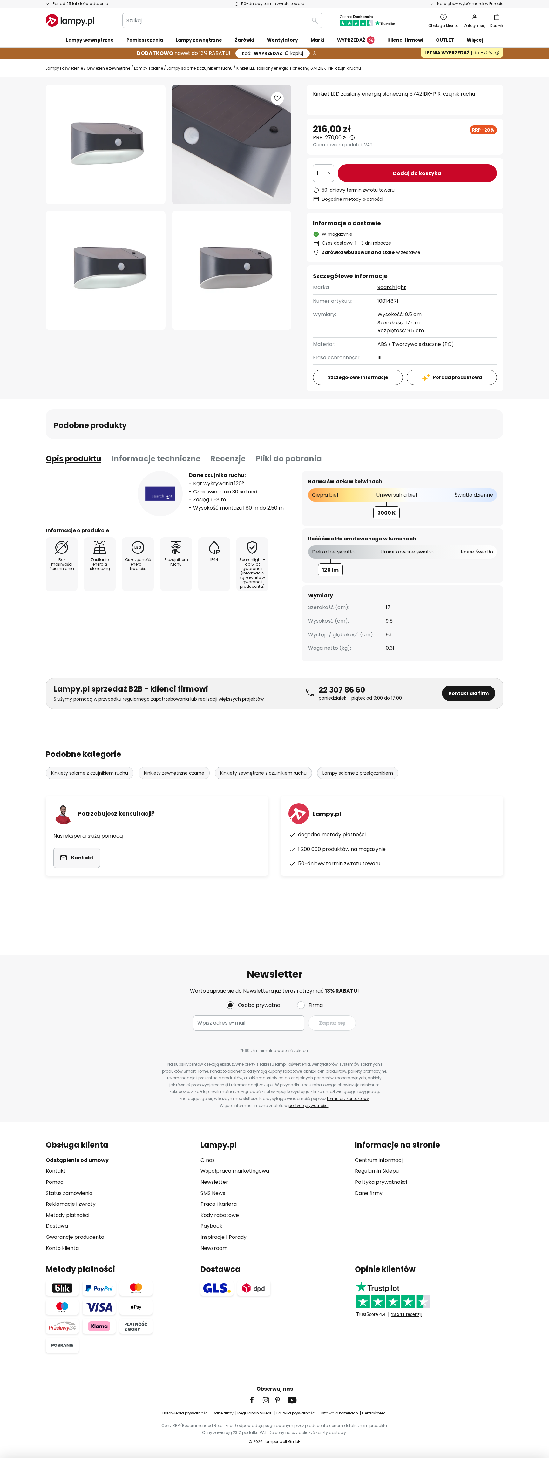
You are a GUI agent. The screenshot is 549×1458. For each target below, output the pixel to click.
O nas (207, 1160)
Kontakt (56, 1171)
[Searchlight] (160, 493)
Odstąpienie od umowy (77, 1160)
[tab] (73, 459)
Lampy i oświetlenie (64, 68)
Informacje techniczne (156, 458)
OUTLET (445, 40)
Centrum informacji (379, 1160)
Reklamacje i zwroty (71, 1204)
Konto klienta (62, 1248)
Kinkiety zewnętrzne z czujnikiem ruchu (263, 773)
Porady (238, 1237)
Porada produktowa (457, 377)
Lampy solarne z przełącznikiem (357, 773)
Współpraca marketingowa (234, 1171)
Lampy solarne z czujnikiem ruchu (200, 68)
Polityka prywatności (381, 1182)
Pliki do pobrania (289, 458)
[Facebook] (256, 1400)
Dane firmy (369, 1193)
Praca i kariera (218, 1204)
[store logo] (70, 20)
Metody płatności (67, 1215)
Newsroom (213, 1248)
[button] (106, 270)
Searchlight (391, 287)
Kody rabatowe (219, 1215)
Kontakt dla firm (469, 693)
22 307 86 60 (342, 690)
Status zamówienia (69, 1193)
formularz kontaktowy (348, 1098)
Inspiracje (212, 1237)
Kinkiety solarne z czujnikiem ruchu (89, 773)
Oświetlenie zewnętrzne (108, 68)
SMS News (212, 1193)
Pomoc (55, 1182)
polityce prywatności (308, 1105)
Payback (211, 1226)
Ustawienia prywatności (185, 1413)
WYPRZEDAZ (272, 53)
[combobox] (222, 20)
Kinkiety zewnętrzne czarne (174, 773)
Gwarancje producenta (75, 1237)
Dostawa (57, 1226)
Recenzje (228, 458)
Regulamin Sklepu (377, 1171)
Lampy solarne (148, 68)
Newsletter (214, 1182)
